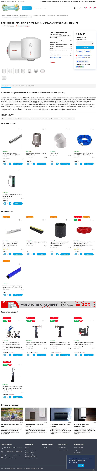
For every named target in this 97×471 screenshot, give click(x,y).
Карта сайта (45, 447)
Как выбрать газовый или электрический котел (81, 425)
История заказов (78, 450)
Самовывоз (81, 57)
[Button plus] (10, 164)
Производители (62, 447)
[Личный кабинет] (80, 8)
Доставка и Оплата (11, 1)
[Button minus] (4, 164)
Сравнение (87, 51)
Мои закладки (77, 452)
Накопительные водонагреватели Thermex (58, 15)
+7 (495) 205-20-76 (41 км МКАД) (50, 1)
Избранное (79, 51)
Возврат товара (21, 1)
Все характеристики (55, 57)
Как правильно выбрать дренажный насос (11, 425)
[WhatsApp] (81, 66)
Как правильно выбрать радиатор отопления (60, 425)
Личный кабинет (78, 447)
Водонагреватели (24, 15)
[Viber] (79, 66)
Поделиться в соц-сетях (83, 64)
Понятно (81, 465)
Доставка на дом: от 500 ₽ (84, 55)
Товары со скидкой (63, 450)
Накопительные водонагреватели (38, 15)
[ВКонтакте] (77, 66)
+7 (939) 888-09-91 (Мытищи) (88, 1)
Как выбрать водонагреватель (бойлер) (34, 425)
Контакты (3, 1)
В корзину (85, 47)
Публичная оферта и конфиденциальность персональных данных (31, 456)
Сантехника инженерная (12, 15)
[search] (75, 8)
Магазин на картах (83, 61)
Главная (3, 15)
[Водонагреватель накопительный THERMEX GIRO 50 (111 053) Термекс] (4, 71)
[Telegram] (83, 66)
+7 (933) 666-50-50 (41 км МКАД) (69, 1)
